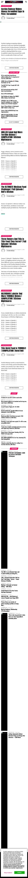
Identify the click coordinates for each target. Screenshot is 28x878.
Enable (19, 872)
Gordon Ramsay (10, 18)
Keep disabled (8, 872)
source (3, 213)
